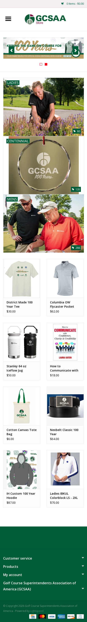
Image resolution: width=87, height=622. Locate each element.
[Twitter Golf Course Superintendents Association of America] (43, 539)
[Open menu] (8, 18)
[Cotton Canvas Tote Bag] (21, 405)
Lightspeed (37, 611)
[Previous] (11, 50)
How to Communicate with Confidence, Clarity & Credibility (64, 368)
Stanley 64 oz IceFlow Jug (16, 368)
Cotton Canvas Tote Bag (22, 432)
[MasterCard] (41, 616)
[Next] (75, 50)
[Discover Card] (70, 616)
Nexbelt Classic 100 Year (64, 432)
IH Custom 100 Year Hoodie (21, 495)
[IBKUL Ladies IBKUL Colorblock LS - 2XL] (65, 469)
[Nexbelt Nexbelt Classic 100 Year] (65, 405)
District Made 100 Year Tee (20, 304)
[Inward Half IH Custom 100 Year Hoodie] (21, 469)
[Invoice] (79, 616)
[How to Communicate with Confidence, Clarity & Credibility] (65, 342)
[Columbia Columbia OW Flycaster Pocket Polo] (65, 278)
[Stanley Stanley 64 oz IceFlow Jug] (21, 342)
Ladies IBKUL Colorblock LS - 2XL (64, 495)
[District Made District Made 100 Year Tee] (21, 278)
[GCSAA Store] (51, 19)
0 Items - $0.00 (75, 3)
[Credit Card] (32, 616)
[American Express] (61, 616)
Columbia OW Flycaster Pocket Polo (62, 304)
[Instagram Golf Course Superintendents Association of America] (51, 539)
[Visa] (51, 616)
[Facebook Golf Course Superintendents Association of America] (36, 539)
